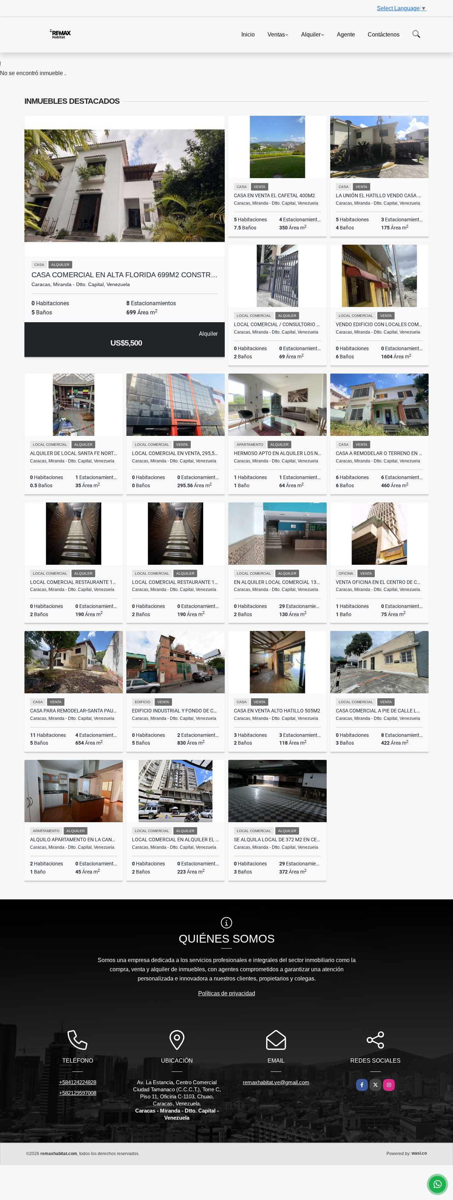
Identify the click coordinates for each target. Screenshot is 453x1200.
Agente (346, 34)
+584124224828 (77, 1082)
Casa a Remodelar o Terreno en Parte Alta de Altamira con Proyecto (379, 453)
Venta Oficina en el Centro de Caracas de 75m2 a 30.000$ (379, 582)
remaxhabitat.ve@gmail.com (276, 1082)
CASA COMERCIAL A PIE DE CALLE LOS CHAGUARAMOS (379, 710)
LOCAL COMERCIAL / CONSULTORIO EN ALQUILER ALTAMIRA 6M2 (277, 324)
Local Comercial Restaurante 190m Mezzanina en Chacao (73, 582)
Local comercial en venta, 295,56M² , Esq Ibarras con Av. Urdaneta (175, 453)
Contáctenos (384, 34)
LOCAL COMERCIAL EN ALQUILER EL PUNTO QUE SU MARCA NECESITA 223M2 (175, 839)
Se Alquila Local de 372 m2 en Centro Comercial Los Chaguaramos (277, 839)
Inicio (248, 34)
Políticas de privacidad (226, 993)
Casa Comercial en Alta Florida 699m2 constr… (124, 275)
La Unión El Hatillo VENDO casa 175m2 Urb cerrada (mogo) (379, 195)
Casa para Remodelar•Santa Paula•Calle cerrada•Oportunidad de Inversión (73, 710)
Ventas (276, 34)
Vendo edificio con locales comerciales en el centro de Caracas (379, 324)
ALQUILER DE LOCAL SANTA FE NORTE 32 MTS (73, 453)
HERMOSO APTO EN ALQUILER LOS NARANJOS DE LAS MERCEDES (277, 453)
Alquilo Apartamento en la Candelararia (73, 839)
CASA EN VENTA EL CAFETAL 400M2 (274, 195)
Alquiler (311, 34)
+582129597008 (77, 1093)
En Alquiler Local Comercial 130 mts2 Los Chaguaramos (277, 582)
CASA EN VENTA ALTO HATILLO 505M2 (277, 710)
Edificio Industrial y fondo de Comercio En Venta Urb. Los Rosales (175, 710)
